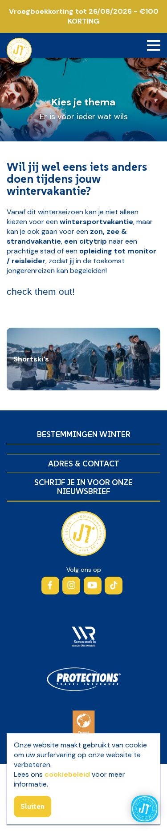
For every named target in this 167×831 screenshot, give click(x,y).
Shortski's (31, 359)
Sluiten (32, 806)
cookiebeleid (67, 774)
